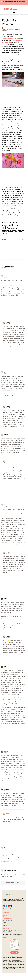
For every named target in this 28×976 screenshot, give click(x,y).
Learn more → (21, 3)
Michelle (6, 504)
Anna (5, 372)
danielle (6, 434)
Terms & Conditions (7, 918)
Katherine (6, 789)
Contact (5, 915)
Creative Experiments (8, 38)
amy (5, 666)
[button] (14, 12)
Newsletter (5, 913)
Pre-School (17, 29)
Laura (5, 275)
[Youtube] (9, 906)
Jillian (5, 598)
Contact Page (6, 928)
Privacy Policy (6, 916)
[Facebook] (4, 906)
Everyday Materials (6, 29)
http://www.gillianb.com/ (10, 870)
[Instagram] (11, 906)
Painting (12, 29)
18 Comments (4, 30)
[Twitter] (6, 906)
